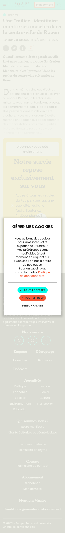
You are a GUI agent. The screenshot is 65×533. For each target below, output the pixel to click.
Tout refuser (34, 298)
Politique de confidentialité (35, 274)
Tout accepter (34, 290)
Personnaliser (32, 305)
